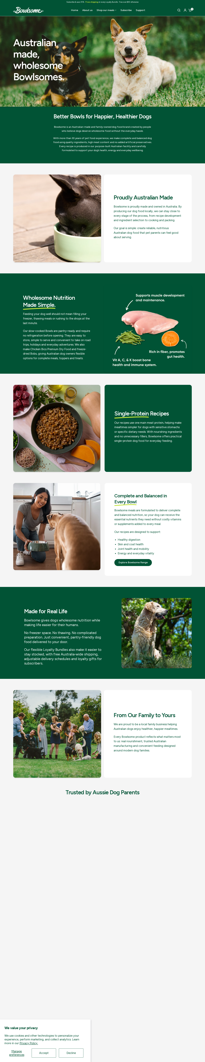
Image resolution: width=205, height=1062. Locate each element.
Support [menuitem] (140, 10)
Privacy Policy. (29, 1043)
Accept (44, 1053)
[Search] (179, 10)
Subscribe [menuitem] (126, 10)
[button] (133, 562)
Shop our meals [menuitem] (105, 10)
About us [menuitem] (87, 10)
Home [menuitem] (74, 10)
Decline (71, 1053)
